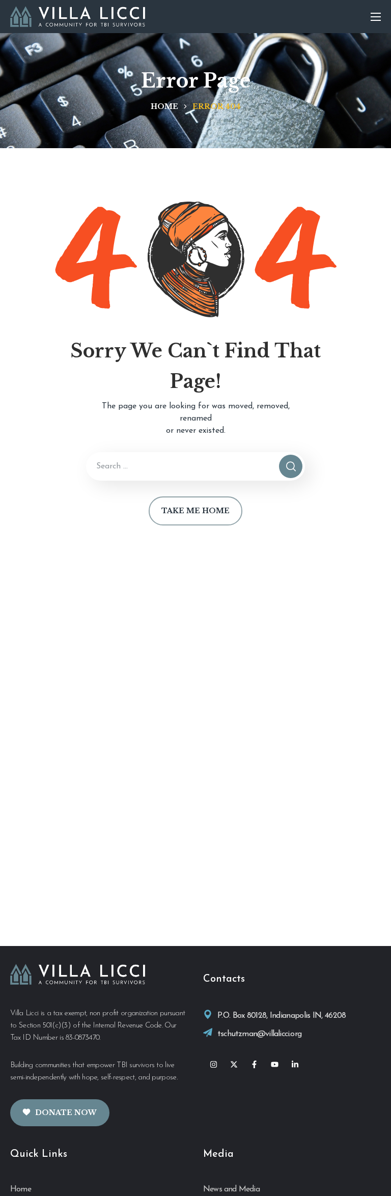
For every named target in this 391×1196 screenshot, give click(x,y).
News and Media (231, 1189)
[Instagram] (213, 1064)
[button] (59, 1112)
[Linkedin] (295, 1064)
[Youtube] (274, 1064)
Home (164, 106)
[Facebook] (254, 1064)
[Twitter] (234, 1064)
